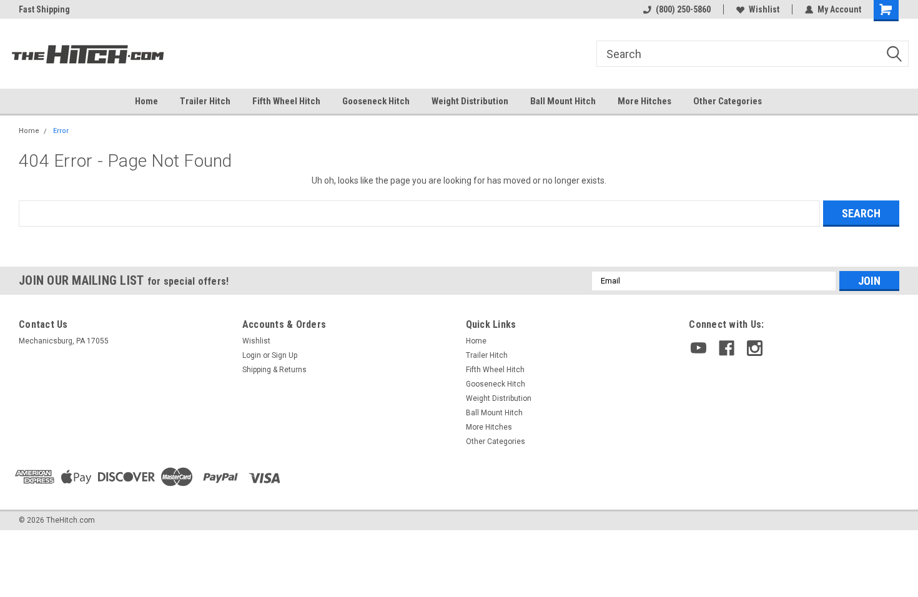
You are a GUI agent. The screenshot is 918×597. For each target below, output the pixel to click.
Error (61, 131)
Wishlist (764, 9)
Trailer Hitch (205, 101)
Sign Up (284, 355)
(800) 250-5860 (683, 9)
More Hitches (644, 101)
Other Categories (727, 101)
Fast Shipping (44, 9)
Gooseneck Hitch (376, 101)
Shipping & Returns (274, 369)
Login (251, 355)
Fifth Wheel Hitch (286, 101)
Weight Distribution (470, 101)
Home (146, 101)
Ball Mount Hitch (563, 101)
